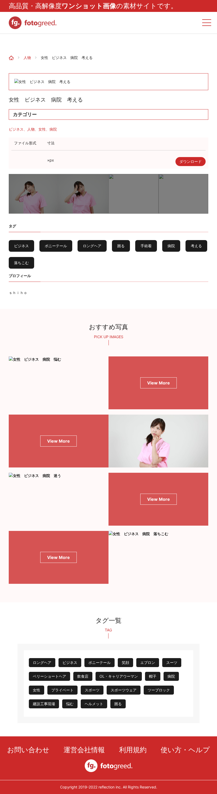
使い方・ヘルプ (185, 750)
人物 (27, 57)
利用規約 (133, 750)
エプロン (147, 662)
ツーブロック (159, 690)
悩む (70, 703)
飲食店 (82, 676)
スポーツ (92, 690)
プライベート (62, 690)
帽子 (152, 676)
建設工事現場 (44, 703)
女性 (42, 129)
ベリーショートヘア (49, 676)
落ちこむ (21, 262)
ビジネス (16, 129)
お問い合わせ (28, 750)
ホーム (8, 42)
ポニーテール (56, 246)
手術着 (146, 246)
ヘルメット (94, 703)
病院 (53, 129)
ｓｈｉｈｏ (18, 292)
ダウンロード (190, 161)
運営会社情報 (84, 750)
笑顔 (125, 662)
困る (121, 246)
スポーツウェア (124, 690)
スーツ (171, 662)
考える (196, 246)
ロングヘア (92, 246)
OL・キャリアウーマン (119, 676)
